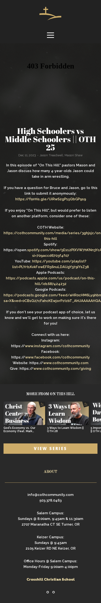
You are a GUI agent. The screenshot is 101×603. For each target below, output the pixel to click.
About (50, 472)
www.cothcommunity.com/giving (62, 368)
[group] (24, 419)
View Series (50, 448)
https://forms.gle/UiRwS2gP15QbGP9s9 (50, 199)
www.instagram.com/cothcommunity (57, 346)
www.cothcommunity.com (65, 363)
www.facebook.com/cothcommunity (57, 357)
